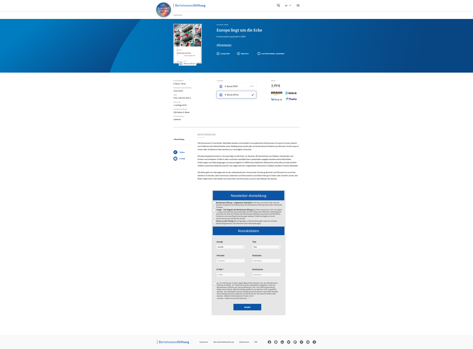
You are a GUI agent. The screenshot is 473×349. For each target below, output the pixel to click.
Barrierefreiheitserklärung (224, 342)
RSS (255, 342)
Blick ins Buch (189, 63)
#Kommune (224, 45)
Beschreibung (179, 139)
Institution (257, 269)
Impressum (204, 342)
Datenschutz (244, 342)
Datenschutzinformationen (236, 298)
